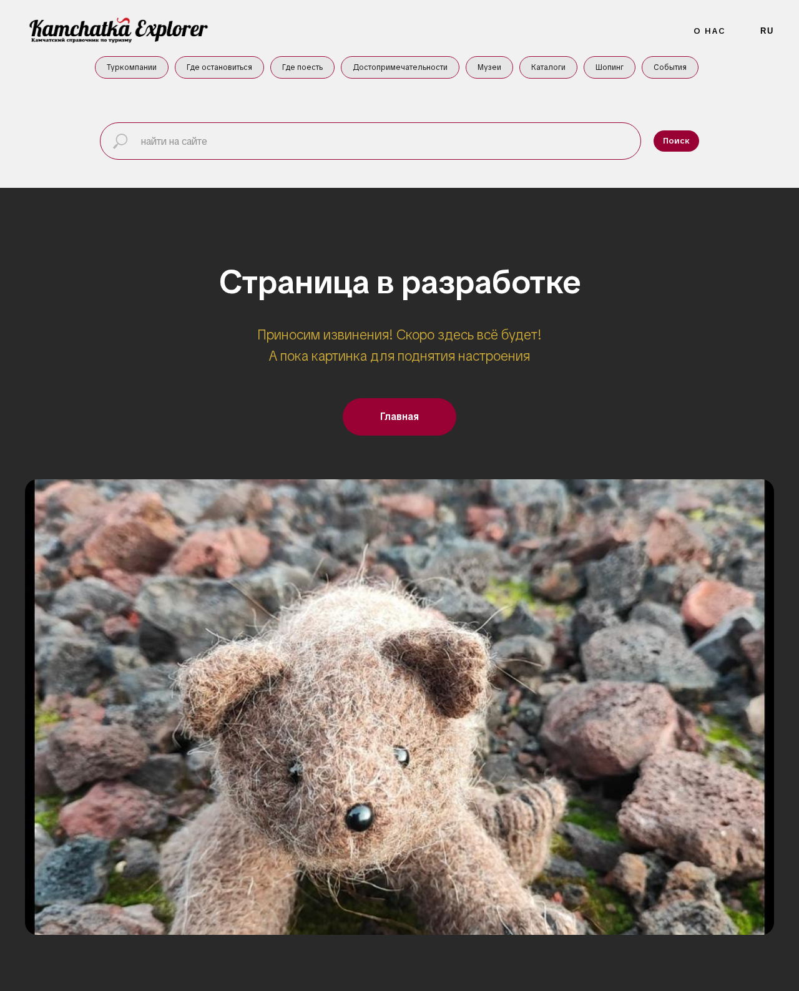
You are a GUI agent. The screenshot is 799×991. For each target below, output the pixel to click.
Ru (767, 31)
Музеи (489, 67)
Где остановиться (219, 67)
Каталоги (548, 67)
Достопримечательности (400, 67)
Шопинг (610, 67)
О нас (710, 31)
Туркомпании (132, 67)
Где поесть (302, 67)
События (670, 67)
